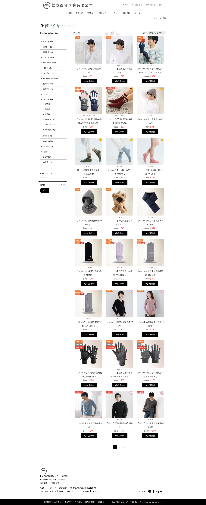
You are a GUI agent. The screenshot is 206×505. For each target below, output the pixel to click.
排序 (145, 33)
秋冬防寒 (163, 18)
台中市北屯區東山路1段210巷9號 (83, 488)
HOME (155, 18)
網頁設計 (155, 502)
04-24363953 (47, 488)
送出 (45, 190)
